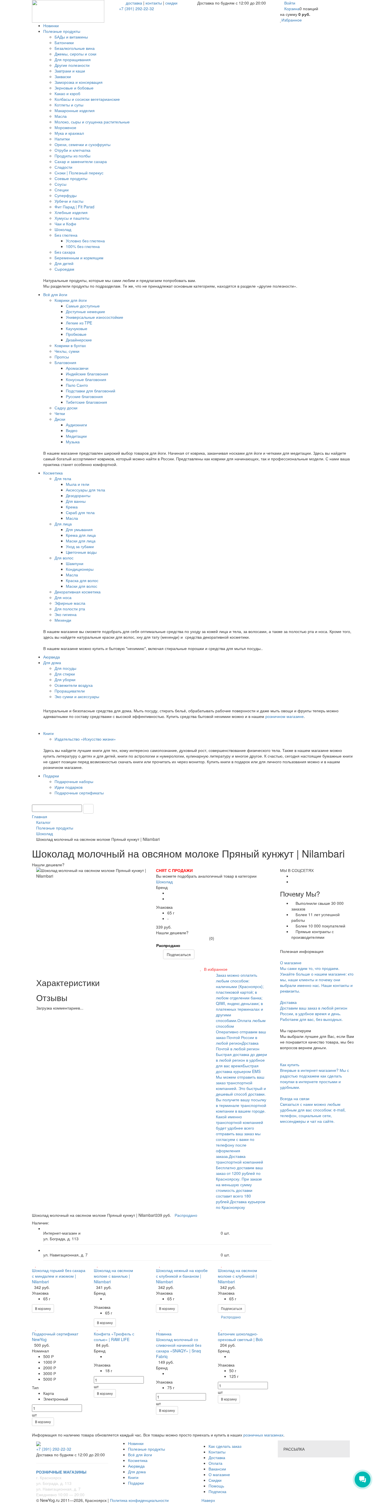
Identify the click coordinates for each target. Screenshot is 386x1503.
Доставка (217, 1457)
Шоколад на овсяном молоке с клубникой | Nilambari (237, 1275)
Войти (289, 3)
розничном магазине (284, 716)
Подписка (217, 1491)
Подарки (136, 1483)
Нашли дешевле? (172, 932)
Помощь (216, 1486)
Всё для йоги (140, 1454)
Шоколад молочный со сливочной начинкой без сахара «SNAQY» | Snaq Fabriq (178, 1348)
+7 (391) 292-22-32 (136, 8)
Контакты (217, 1452)
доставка (134, 3)
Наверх (207, 1500)
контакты (154, 3)
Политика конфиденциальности (139, 1500)
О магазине (219, 1474)
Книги (133, 1477)
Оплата (215, 1463)
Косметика (138, 1460)
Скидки (215, 1480)
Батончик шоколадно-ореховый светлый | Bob (240, 1336)
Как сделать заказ (225, 1446)
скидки (171, 3)
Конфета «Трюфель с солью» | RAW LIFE (114, 1336)
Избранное (291, 20)
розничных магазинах (262, 1435)
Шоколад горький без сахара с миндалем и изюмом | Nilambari (58, 1275)
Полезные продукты (146, 1449)
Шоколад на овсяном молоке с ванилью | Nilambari (113, 1275)
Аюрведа (136, 1466)
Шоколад (164, 881)
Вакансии (217, 1469)
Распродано (168, 945)
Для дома (137, 1471)
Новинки (136, 1443)
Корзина (292, 8)
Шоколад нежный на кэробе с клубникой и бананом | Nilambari (182, 1275)
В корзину (43, 1308)
